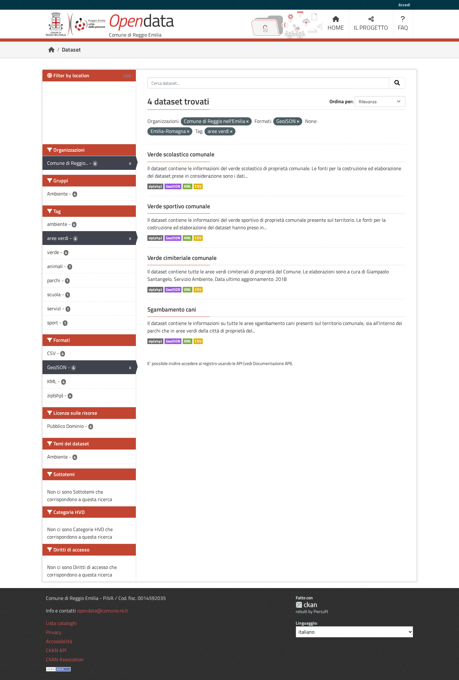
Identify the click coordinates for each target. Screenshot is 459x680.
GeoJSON (173, 186)
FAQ (403, 27)
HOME (336, 27)
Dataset (71, 49)
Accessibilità (59, 641)
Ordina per (340, 101)
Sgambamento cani (171, 309)
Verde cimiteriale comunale (182, 257)
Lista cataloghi (61, 623)
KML (187, 186)
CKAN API (56, 650)
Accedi (404, 5)
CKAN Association (65, 659)
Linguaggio (306, 623)
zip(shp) (155, 186)
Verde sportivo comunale (178, 206)
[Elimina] (247, 121)
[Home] (51, 49)
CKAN (306, 604)
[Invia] (397, 83)
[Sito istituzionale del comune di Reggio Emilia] (75, 24)
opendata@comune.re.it (102, 610)
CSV (198, 186)
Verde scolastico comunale (181, 154)
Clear (127, 75)
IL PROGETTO (371, 27)
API (239, 363)
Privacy (54, 632)
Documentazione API (272, 363)
